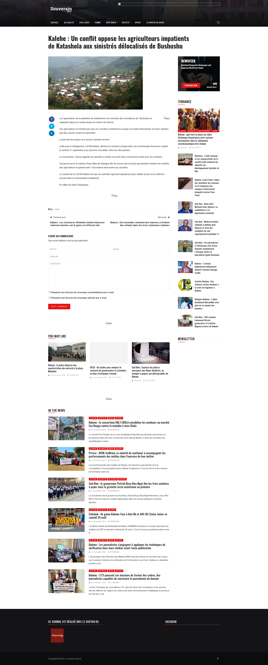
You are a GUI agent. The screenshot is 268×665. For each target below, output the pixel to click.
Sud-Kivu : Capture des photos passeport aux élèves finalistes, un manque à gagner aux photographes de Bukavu (150, 372)
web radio (111, 22)
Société (125, 22)
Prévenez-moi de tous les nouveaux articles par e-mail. (79, 298)
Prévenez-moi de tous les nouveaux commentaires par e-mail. (82, 292)
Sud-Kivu (119, 418)
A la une (93, 418)
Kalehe (57, 209)
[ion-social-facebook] (218, 659)
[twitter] (52, 126)
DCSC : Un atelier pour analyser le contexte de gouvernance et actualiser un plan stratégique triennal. (108, 370)
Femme (98, 22)
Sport (138, 22)
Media (111, 448)
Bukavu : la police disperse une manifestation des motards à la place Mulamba (65, 368)
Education (113, 479)
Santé (111, 418)
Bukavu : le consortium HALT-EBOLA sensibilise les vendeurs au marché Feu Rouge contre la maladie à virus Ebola (129, 424)
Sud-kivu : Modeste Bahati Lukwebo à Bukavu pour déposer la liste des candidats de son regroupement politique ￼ (207, 227)
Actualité (69, 22)
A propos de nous (155, 22)
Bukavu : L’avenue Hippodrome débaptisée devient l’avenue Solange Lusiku (206, 268)
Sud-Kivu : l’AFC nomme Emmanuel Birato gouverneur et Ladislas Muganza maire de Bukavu (206, 321)
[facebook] (51, 119)
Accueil (54, 22)
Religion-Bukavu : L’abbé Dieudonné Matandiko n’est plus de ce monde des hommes (207, 304)
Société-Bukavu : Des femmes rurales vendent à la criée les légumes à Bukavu (207, 286)
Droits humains (204, 131)
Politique (84, 22)
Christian (137, 380)
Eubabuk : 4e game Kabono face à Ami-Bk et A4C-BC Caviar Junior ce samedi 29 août (128, 515)
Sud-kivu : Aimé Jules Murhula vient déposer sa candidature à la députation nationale (206, 208)
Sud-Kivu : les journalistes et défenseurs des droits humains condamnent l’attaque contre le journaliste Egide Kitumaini (207, 248)
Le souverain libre (57, 375)
